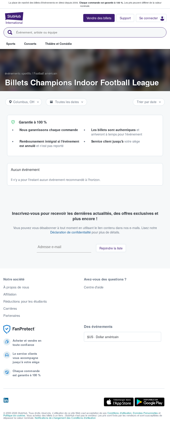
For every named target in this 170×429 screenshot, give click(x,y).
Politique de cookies (14, 415)
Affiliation (10, 294)
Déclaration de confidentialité (70, 232)
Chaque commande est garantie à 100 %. (101, 2)
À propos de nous (16, 287)
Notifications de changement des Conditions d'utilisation (65, 417)
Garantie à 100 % (33, 122)
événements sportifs (18, 73)
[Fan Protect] (19, 329)
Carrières (10, 308)
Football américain (45, 73)
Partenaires (11, 315)
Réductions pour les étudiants (25, 301)
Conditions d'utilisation (119, 413)
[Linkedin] (6, 402)
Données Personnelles (145, 413)
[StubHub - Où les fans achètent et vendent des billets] (14, 18)
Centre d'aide (93, 287)
